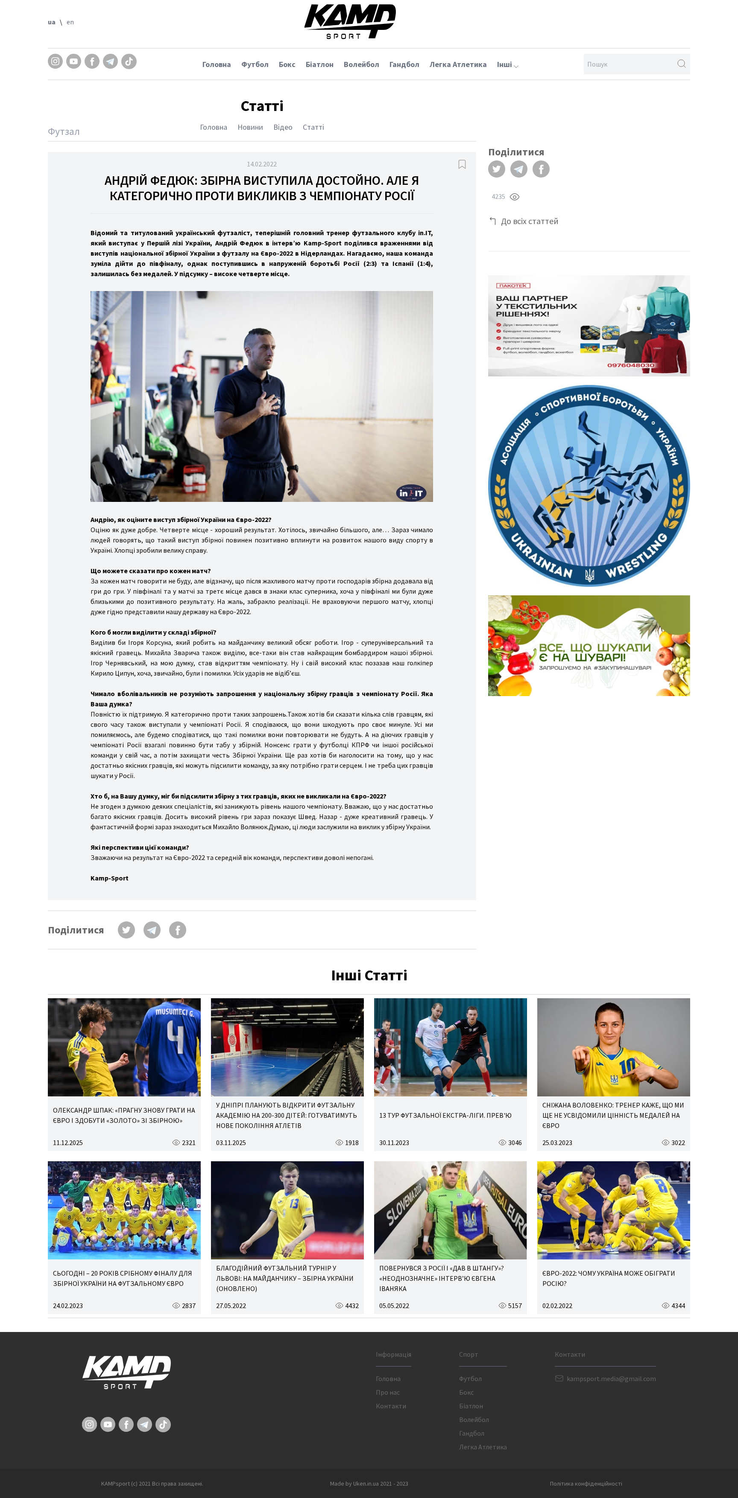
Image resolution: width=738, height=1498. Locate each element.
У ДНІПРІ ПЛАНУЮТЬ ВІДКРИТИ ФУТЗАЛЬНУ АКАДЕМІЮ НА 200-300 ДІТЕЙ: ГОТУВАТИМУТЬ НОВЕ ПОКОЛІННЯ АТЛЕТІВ (286, 1115)
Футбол (255, 64)
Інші (505, 64)
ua (52, 21)
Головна (216, 64)
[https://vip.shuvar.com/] (589, 645)
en (70, 21)
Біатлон (320, 64)
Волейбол (361, 64)
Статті (313, 127)
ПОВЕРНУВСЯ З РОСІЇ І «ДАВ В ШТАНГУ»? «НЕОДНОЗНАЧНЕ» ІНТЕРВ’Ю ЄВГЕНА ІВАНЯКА (441, 1278)
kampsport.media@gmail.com (611, 1378)
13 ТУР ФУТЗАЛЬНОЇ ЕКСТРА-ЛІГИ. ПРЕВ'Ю (445, 1115)
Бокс (287, 64)
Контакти (391, 1406)
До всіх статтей (530, 221)
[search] (681, 64)
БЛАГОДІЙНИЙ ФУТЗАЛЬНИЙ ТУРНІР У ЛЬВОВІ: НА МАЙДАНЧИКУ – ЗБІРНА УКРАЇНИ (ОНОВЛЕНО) (285, 1278)
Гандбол (404, 64)
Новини (250, 127)
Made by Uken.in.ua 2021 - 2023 (369, 1483)
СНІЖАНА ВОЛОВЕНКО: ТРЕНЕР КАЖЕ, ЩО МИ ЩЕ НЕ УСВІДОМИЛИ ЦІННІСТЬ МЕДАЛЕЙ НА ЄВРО (613, 1115)
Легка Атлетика (458, 64)
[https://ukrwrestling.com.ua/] (589, 486)
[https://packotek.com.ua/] (589, 325)
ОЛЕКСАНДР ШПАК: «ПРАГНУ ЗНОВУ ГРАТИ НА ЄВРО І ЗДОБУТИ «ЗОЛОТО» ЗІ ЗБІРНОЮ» (124, 1115)
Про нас (388, 1392)
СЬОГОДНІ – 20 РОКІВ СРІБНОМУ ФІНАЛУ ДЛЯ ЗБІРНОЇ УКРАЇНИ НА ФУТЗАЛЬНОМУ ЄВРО (122, 1278)
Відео (283, 127)
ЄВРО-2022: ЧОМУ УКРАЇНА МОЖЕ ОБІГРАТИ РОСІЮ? (608, 1278)
